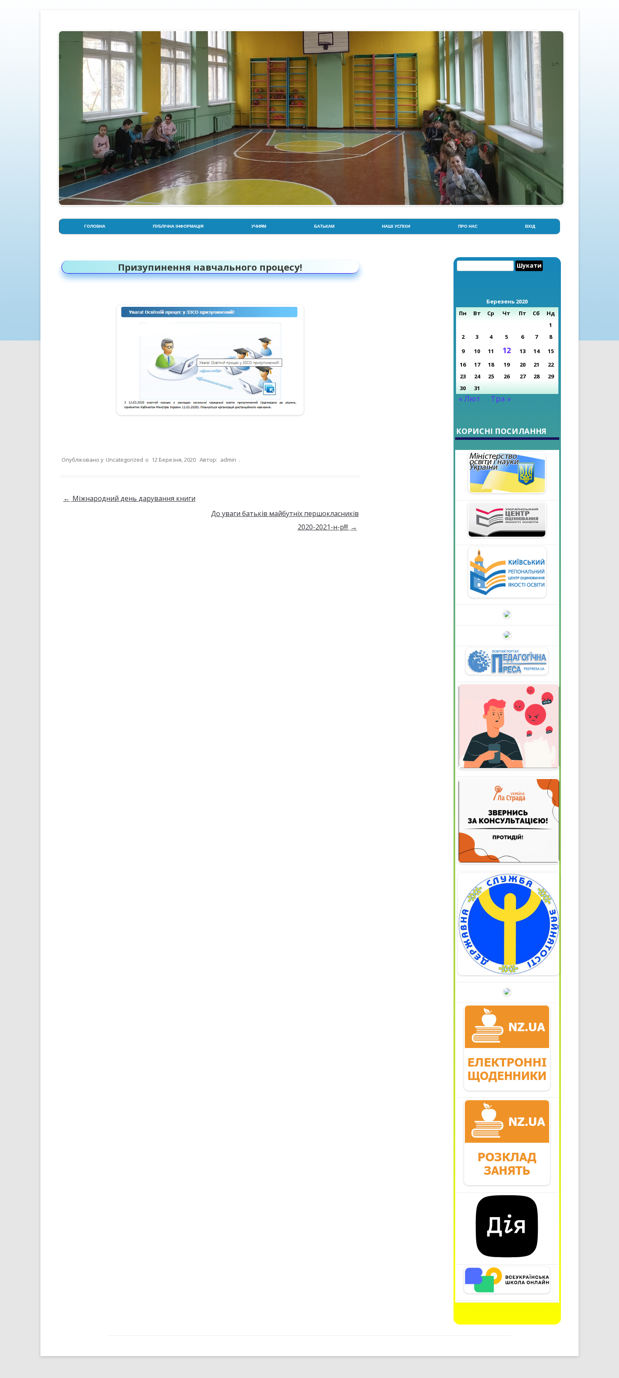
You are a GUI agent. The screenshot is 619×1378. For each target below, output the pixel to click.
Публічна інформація (178, 226)
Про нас (468, 226)
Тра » (501, 399)
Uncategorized (124, 459)
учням (258, 226)
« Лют (469, 399)
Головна (94, 226)
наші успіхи (396, 226)
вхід (530, 226)
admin (228, 459)
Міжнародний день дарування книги (129, 498)
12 (506, 350)
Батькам (324, 226)
